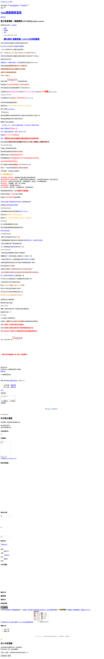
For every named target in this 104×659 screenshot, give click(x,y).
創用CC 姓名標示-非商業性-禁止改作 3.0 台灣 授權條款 (39, 610)
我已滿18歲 (4, 655)
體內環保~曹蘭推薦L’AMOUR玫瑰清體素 (22, 39)
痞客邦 (12, 380)
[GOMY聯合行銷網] (6, 516)
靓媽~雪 (3, 371)
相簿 (5, 28)
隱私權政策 (61, 636)
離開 (9, 655)
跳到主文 (3, 17)
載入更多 (3, 393)
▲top (2, 390)
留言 (15, 380)
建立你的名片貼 (4, 456)
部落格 (6, 30)
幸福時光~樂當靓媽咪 (12, 610)
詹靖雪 (2, 441)
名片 (5, 32)
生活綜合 (14, 25)
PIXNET (40, 636)
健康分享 (13, 387)
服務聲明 (67, 636)
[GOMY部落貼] (1, 527)
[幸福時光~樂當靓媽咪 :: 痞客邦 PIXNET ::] (78, 610)
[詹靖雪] (5, 455)
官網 (11, 171)
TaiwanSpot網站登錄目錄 (26, 622)
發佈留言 (3, 403)
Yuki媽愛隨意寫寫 (11, 12)
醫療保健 (13, 385)
